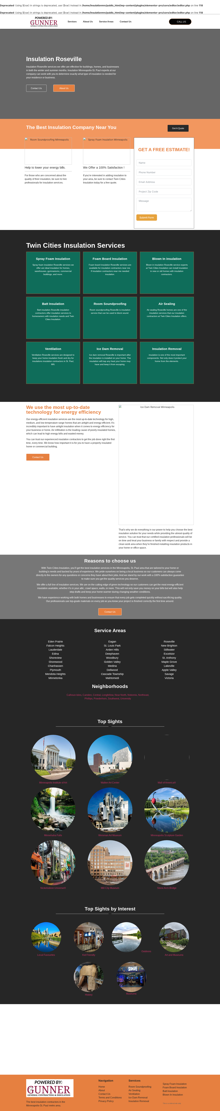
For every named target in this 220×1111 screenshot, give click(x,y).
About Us (88, 21)
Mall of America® (167, 782)
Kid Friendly (88, 955)
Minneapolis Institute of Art (53, 782)
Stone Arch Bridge (166, 888)
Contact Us (125, 21)
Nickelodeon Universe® (53, 888)
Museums (131, 993)
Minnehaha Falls (53, 835)
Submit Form (146, 217)
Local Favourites (46, 955)
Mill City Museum (110, 888)
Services (72, 21)
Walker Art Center (110, 782)
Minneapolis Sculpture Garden (167, 835)
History (88, 994)
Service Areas (106, 21)
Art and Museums (174, 955)
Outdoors (146, 951)
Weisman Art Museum (110, 835)
